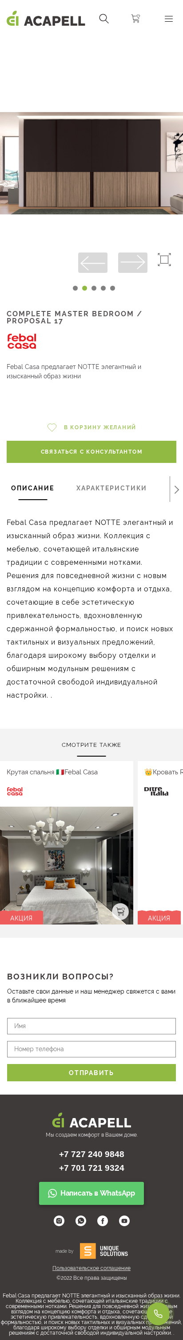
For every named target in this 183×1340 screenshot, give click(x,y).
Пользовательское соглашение (91, 1268)
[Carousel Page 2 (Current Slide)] (84, 288)
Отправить (91, 1072)
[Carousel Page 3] (94, 288)
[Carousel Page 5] (112, 288)
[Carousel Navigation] (91, 41)
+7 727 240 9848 (91, 1154)
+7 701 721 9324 (91, 1168)
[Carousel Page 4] (103, 288)
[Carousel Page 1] (75, 288)
